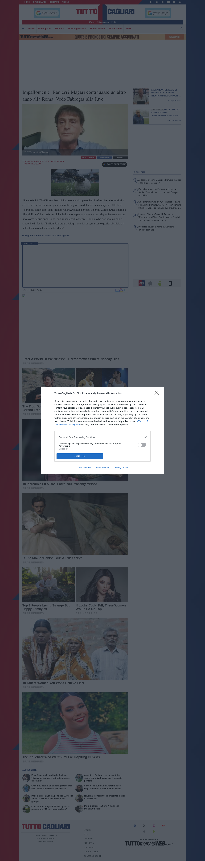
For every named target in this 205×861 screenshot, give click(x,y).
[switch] (142, 445)
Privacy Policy (121, 467)
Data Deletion (84, 467)
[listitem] (102, 437)
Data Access (102, 467)
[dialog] (102, 430)
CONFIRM (80, 456)
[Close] (158, 394)
